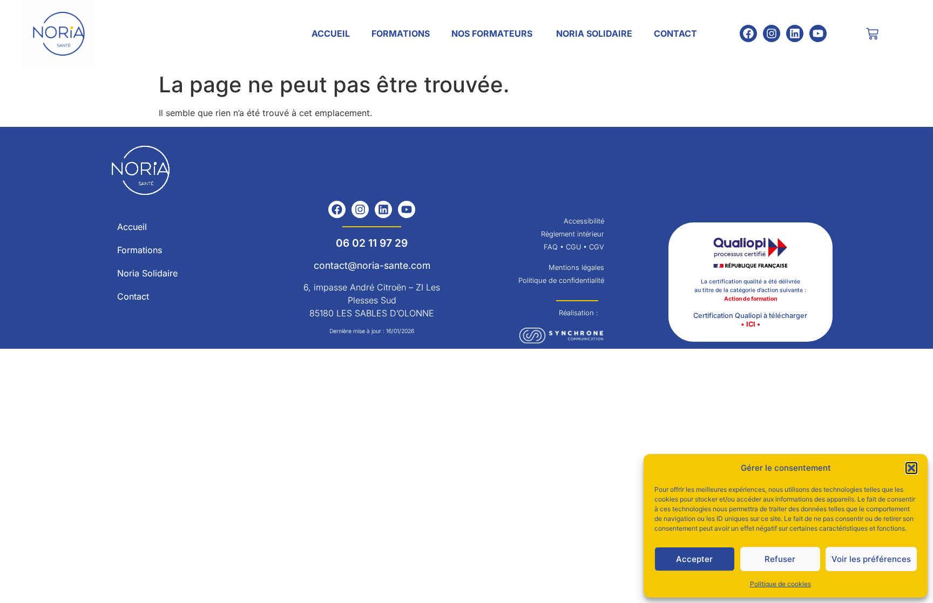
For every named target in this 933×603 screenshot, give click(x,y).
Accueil (331, 33)
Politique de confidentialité (561, 280)
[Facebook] (748, 33)
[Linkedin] (794, 33)
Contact (675, 33)
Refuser (780, 559)
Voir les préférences (871, 559)
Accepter (694, 559)
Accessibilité (584, 221)
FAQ (551, 247)
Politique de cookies (780, 584)
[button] (911, 468)
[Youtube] (818, 33)
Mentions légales (576, 267)
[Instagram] (771, 33)
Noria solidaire (594, 33)
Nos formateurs (493, 33)
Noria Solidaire (147, 273)
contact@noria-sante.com (372, 265)
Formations (400, 33)
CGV (596, 247)
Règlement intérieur (572, 234)
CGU (572, 247)
